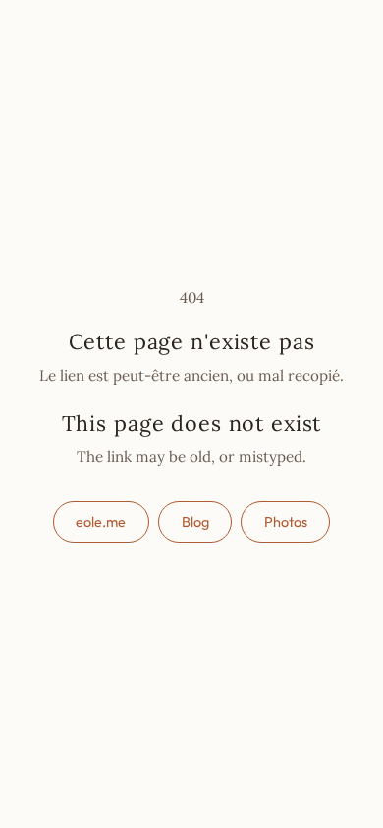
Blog (195, 522)
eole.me (101, 522)
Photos (285, 522)
